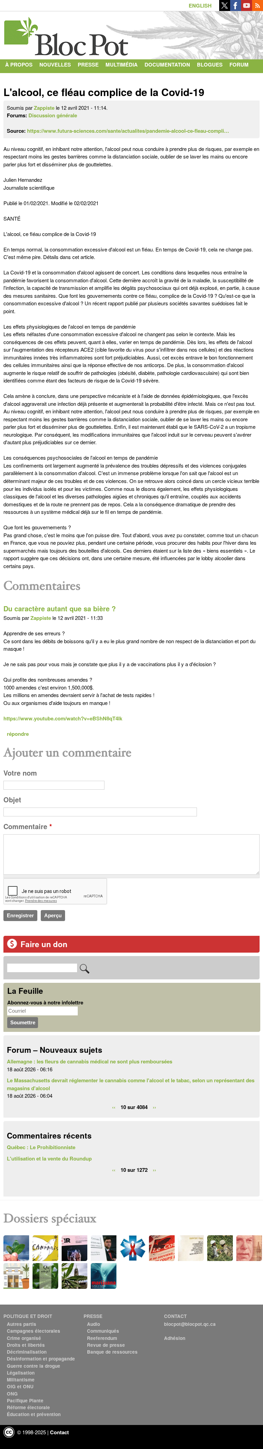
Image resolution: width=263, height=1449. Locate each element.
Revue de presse (106, 1345)
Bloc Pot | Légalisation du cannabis (66, 33)
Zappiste (44, 107)
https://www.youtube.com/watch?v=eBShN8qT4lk (62, 718)
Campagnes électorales (33, 1331)
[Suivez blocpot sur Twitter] (224, 9)
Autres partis (21, 1324)
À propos (19, 64)
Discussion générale (52, 115)
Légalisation (21, 1372)
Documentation (167, 64)
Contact (17, 78)
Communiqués (103, 1331)
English (200, 5)
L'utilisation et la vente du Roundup (49, 1158)
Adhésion (174, 1338)
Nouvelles (55, 64)
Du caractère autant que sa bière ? (59, 608)
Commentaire (27, 826)
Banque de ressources (112, 1351)
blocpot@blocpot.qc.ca (190, 1324)
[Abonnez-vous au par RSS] (257, 9)
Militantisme (21, 1379)
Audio (93, 1324)
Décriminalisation (27, 1351)
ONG (12, 1393)
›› (154, 1107)
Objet (12, 799)
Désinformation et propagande (41, 1358)
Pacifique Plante (25, 1400)
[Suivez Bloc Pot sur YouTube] (246, 9)
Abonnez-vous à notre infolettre (45, 1002)
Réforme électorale (28, 1407)
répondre (18, 734)
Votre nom (20, 773)
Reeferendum (102, 1338)
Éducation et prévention (34, 1414)
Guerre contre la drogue (33, 1366)
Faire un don (44, 944)
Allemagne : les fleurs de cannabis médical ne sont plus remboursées (89, 1061)
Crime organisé (24, 1338)
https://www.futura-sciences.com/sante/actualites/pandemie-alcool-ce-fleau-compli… (128, 130)
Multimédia (121, 64)
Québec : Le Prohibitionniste (41, 1147)
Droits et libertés (26, 1345)
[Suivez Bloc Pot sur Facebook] (235, 9)
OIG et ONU (20, 1386)
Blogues (210, 64)
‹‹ (113, 1107)
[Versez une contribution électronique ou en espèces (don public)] (12, 947)
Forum (239, 64)
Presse (88, 64)
